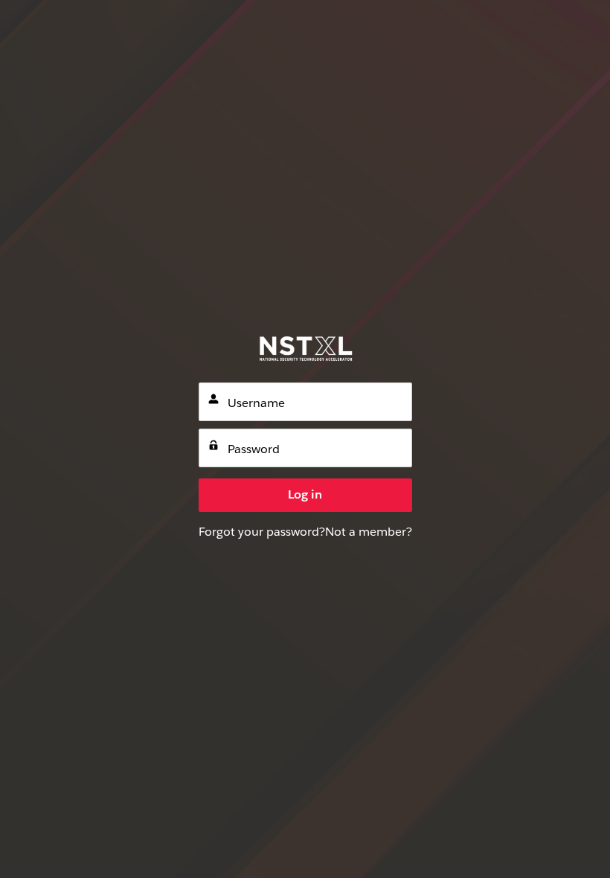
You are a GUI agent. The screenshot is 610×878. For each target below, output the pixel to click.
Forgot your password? (262, 531)
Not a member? (368, 531)
